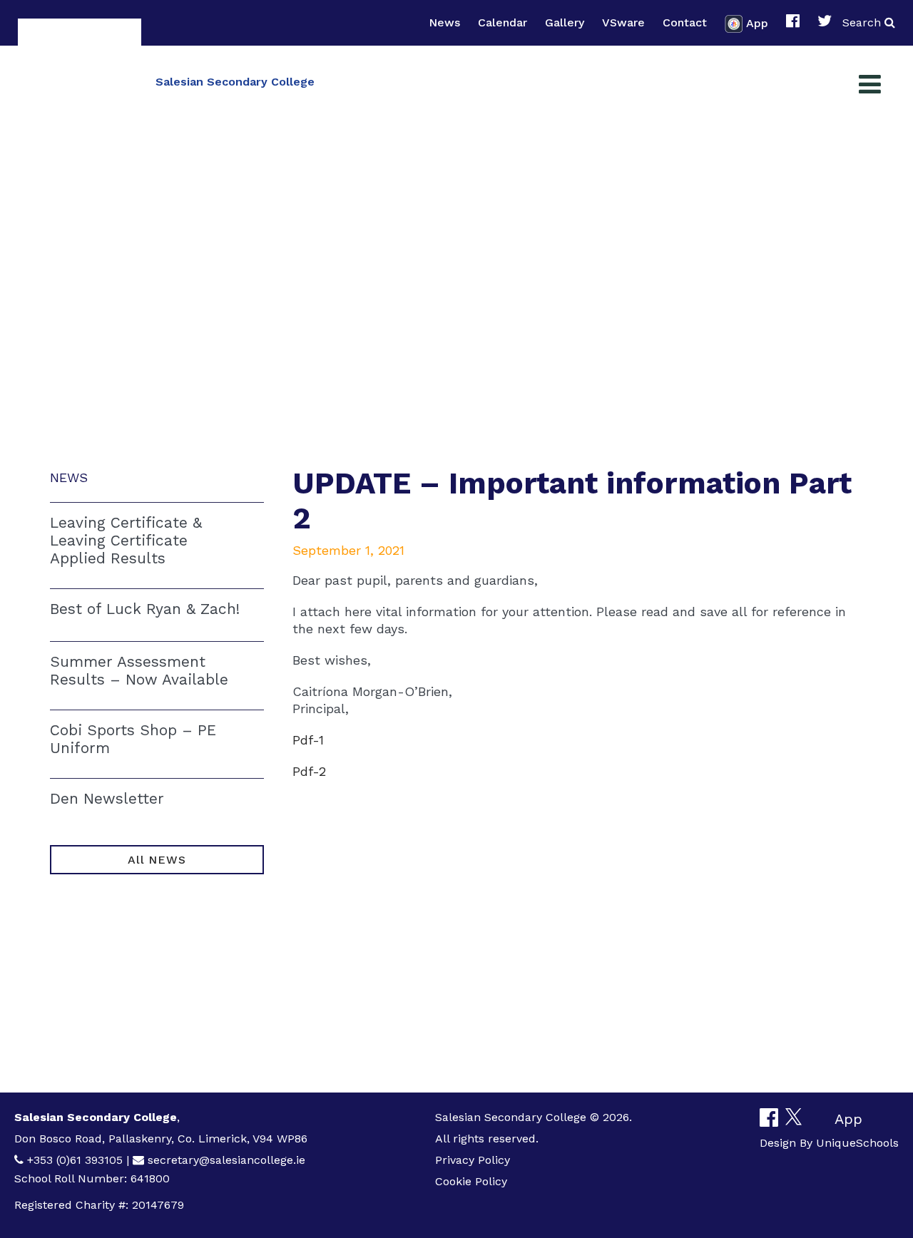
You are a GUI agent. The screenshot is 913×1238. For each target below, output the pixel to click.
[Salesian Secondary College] (79, 80)
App (757, 22)
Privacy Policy (472, 1160)
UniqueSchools (857, 1143)
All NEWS (156, 859)
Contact (685, 22)
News (444, 22)
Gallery (564, 22)
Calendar (502, 22)
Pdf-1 (308, 739)
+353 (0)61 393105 (75, 1160)
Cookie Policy (471, 1181)
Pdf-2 (309, 771)
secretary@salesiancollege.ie (226, 1160)
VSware (623, 22)
